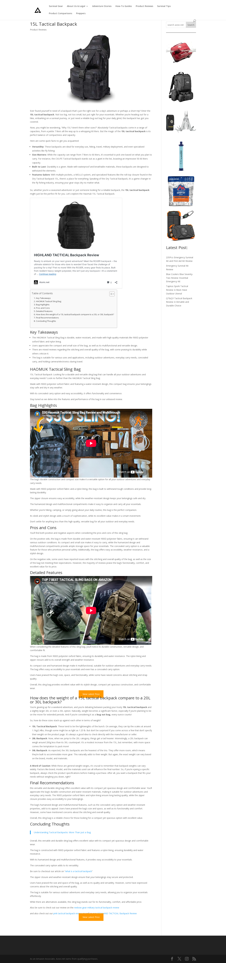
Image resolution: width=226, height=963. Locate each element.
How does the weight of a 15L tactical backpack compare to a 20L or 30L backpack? (75, 314)
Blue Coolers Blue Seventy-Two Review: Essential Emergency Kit (179, 278)
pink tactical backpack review (67, 913)
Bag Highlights (43, 304)
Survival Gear (56, 6)
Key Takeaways (43, 298)
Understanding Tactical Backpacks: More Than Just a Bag (62, 832)
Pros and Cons (43, 308)
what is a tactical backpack (78, 871)
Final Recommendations (47, 317)
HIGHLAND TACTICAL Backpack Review (117, 913)
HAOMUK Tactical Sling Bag (48, 301)
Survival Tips (164, 6)
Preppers (80, 13)
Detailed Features (44, 311)
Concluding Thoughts (46, 321)
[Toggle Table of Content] (110, 294)
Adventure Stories (101, 6)
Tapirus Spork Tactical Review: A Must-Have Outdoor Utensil (177, 290)
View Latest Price (91, 694)
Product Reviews (144, 6)
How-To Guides (123, 6)
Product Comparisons (60, 13)
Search (191, 24)
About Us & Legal (76, 6)
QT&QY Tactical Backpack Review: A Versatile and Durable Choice (179, 302)
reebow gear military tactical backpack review (96, 907)
